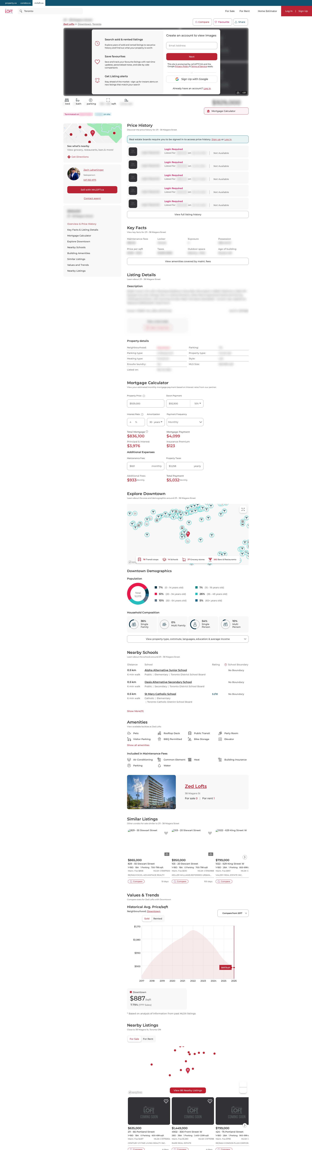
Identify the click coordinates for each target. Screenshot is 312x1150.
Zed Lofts (68, 24)
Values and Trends (78, 264)
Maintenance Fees (136, 458)
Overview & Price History (81, 223)
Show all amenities (138, 745)
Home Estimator (267, 11)
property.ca (11, 3)
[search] (50, 11)
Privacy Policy (182, 66)
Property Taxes (173, 458)
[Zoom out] (243, 1090)
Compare (203, 22)
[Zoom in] (243, 1084)
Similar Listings (76, 259)
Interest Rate (135, 414)
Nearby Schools (76, 247)
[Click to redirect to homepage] (9, 11)
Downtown (84, 24)
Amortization (153, 414)
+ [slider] (243, 922)
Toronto (96, 24)
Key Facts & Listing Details (82, 229)
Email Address (175, 45)
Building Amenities (78, 253)
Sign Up (303, 11)
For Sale (230, 11)
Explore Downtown (78, 241)
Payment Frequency (177, 414)
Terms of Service (199, 66)
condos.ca (25, 3)
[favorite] (166, 833)
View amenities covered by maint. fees (188, 261)
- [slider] (213, 922)
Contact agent (92, 198)
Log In (289, 11)
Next (192, 56)
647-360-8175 (90, 180)
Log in (207, 88)
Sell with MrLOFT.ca (92, 189)
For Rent (245, 11)
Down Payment (174, 395)
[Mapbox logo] (135, 562)
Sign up (216, 139)
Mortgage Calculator (79, 235)
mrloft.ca (38, 3)
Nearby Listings (76, 270)
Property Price (135, 395)
